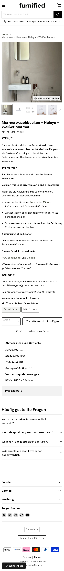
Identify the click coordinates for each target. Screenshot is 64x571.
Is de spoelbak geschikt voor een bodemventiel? (22, 453)
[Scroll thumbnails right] (59, 110)
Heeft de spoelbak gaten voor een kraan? (27, 432)
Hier (30, 223)
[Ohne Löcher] (11, 313)
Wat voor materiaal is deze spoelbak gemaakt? (24, 421)
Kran (4, 257)
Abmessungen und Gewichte (23, 343)
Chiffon (31, 257)
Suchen (27, 557)
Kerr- (33, 202)
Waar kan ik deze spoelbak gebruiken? (25, 441)
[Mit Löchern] (30, 313)
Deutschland (30, 538)
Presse (37, 557)
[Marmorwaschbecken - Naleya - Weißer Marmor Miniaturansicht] (18, 109)
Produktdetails (13, 391)
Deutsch (30, 529)
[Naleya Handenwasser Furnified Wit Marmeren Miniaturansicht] (7, 109)
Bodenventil (14, 257)
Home (5, 34)
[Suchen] (57, 14)
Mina (46, 202)
